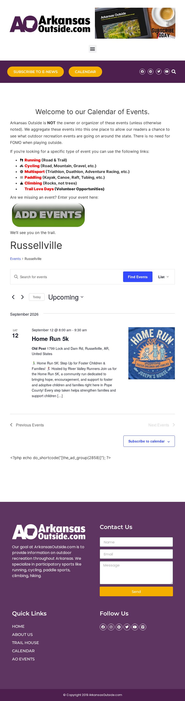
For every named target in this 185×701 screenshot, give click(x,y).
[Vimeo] (142, 627)
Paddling (33, 177)
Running (32, 160)
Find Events (138, 276)
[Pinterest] (150, 71)
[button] (93, 49)
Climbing (33, 183)
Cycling (32, 165)
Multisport (35, 171)
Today (37, 297)
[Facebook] (142, 71)
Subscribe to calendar (146, 441)
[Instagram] (111, 627)
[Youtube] (167, 71)
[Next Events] (22, 297)
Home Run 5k (50, 338)
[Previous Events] (13, 297)
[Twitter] (159, 71)
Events (15, 259)
